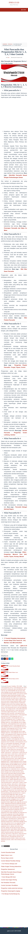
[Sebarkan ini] (2, 659)
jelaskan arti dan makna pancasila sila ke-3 (14, 770)
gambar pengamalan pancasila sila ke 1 (11, 760)
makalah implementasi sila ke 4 (16, 779)
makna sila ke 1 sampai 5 (17, 782)
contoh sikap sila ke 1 (16, 744)
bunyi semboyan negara (18, 704)
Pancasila (9, 686)
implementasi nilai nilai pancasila (8, 767)
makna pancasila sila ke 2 (19, 781)
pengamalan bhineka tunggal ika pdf (8, 802)
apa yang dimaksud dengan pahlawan (9, 693)
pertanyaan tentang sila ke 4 (7, 821)
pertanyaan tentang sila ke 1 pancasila (17, 820)
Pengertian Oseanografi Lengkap (10, 891)
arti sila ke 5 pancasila (5, 698)
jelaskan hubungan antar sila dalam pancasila (10, 772)
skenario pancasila (5, 836)
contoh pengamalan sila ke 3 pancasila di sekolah (13, 729)
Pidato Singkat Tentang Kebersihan (11, 866)
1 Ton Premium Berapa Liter (9, 863)
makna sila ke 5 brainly (13, 785)
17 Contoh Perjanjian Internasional (14, 638)
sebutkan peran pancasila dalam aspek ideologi (12, 828)
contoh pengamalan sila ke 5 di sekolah (13, 741)
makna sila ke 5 (4, 785)
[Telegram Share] (10, 659)
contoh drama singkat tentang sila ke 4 (9, 711)
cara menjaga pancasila (10, 708)
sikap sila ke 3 (9, 833)
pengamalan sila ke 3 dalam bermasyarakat (10, 808)
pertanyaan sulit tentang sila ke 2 (10, 818)
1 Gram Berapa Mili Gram (8, 877)
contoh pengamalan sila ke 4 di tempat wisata (10, 735)
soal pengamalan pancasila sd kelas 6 (12, 837)
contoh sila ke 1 (8, 752)
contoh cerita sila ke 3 (20, 710)
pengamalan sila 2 (22, 805)
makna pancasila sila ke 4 (6, 782)
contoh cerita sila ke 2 (10, 710)
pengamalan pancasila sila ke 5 (11, 805)
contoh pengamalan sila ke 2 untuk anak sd (17, 723)
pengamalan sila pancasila (6, 815)
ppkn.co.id (23, 646)
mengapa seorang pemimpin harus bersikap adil (12, 790)
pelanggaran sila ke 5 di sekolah (17, 799)
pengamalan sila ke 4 (8, 811)
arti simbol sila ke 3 (15, 698)
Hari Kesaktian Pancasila (8, 882)
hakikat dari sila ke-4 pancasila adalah (15, 766)
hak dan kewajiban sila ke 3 (15, 764)
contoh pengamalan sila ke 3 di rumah (14, 728)
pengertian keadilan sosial (18, 815)
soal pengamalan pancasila (15, 836)
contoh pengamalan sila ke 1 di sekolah (12, 719)
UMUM (20, 686)
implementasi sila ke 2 (20, 767)
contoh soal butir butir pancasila (17, 756)
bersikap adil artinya (14, 702)
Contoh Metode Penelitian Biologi (10, 861)
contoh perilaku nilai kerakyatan (12, 743)
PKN (18, 686)
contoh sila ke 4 (14, 754)
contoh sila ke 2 (15, 752)
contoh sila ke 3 (7, 754)
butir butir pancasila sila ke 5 (11, 707)
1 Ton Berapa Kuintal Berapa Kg (10, 894)
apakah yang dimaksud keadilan (14, 695)
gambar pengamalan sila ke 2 (16, 761)
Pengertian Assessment (8, 869)
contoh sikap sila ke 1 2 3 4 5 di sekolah (15, 747)
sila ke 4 (14, 835)
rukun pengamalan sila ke (19, 823)
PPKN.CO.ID (14, 2)
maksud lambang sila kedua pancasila (17, 787)
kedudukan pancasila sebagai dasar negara (10, 778)
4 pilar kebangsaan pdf (18, 687)
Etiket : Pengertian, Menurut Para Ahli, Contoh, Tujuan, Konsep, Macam (15, 554)
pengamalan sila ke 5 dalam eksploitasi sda (10, 812)
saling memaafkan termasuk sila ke (8, 824)
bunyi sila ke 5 (15, 705)
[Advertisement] (14, 27)
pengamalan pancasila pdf (10, 803)
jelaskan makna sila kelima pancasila (12, 772)
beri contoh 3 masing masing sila (11, 701)
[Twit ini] (5, 659)
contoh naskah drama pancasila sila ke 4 (9, 714)
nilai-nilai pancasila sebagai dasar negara (9, 794)
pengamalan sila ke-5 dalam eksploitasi (15, 814)
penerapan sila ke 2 (5, 800)
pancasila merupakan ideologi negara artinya (12, 795)
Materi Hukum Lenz (13, 672)
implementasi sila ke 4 (15, 769)
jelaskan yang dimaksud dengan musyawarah (15, 776)
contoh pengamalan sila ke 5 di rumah (14, 740)
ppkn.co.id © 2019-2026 (14, 931)
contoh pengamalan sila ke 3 (7, 725)
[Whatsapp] (12, 659)
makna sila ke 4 (22, 784)
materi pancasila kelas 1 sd (6, 788)
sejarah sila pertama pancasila (7, 832)
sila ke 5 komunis (20, 835)
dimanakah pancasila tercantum (7, 758)
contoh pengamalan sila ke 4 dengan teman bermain (16, 734)
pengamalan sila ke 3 (18, 806)
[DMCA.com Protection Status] (5, 846)
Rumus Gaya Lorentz (14, 678)
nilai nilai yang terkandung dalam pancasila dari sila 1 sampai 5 (13, 792)
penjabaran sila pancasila (6, 817)
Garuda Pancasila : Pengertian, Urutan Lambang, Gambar (15, 432)
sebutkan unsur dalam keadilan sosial (18, 830)
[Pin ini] (7, 659)
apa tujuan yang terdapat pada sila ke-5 (17, 692)
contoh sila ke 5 (10, 755)
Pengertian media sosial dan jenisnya (11, 888)
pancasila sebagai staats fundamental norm (16, 797)
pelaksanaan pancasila (6, 799)
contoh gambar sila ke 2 (20, 713)
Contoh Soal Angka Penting (9, 880)
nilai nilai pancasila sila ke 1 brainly (16, 791)
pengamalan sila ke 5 (18, 811)
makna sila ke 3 (15, 784)
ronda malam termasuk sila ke (7, 823)
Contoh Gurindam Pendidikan (9, 885)
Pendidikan (13, 686)
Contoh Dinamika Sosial (14, 666)
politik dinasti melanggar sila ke (19, 821)
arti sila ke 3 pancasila (21, 696)
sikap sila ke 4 (15, 833)
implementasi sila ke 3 (5, 769)
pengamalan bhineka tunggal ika (16, 800)
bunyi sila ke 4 (8, 705)
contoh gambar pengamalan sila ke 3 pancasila (12, 712)
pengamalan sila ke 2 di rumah (7, 806)
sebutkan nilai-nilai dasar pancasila (13, 827)
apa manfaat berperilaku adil (11, 690)
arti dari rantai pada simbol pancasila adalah (13, 695)
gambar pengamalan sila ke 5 (16, 762)
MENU (24, 9)
